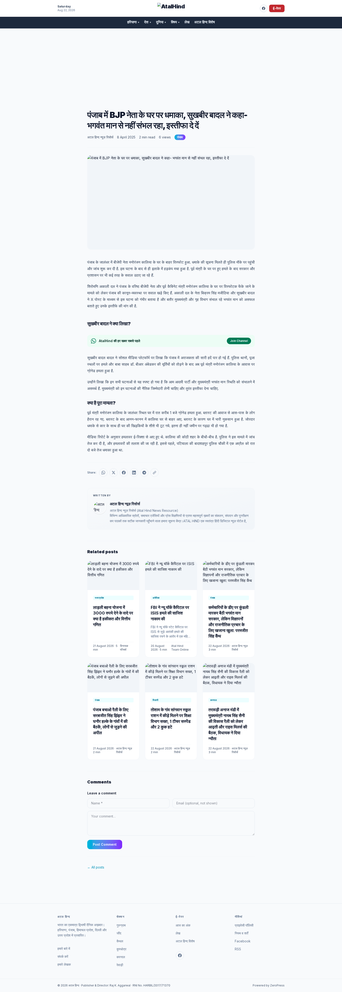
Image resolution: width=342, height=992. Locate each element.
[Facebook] (263, 8)
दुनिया (161, 22)
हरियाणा (133, 22)
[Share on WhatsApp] (103, 472)
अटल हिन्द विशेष (204, 22)
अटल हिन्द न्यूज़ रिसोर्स (100, 137)
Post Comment (105, 844)
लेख (187, 22)
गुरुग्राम (121, 925)
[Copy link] (154, 472)
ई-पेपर (277, 8)
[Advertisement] (171, 63)
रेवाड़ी (120, 965)
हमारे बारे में (63, 949)
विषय (175, 22)
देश (147, 22)
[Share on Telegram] (144, 472)
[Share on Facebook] (124, 472)
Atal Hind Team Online (180, 647)
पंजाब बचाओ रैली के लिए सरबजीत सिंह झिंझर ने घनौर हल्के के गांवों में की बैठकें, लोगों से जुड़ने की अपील (110, 721)
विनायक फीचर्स (124, 647)
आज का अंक (183, 925)
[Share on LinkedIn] (134, 472)
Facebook (243, 941)
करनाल (121, 957)
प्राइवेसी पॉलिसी (244, 925)
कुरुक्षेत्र (121, 949)
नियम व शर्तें (241, 933)
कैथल (120, 941)
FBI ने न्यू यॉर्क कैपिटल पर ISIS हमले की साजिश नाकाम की (170, 613)
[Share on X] (113, 472)
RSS (238, 949)
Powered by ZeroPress (269, 985)
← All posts (95, 867)
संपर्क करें (62, 956)
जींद (119, 933)
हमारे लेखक (64, 964)
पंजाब (180, 137)
